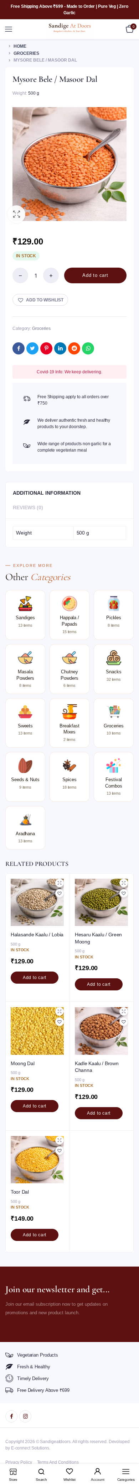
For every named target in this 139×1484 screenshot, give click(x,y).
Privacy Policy (18, 1462)
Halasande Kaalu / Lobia (37, 934)
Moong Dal (22, 1063)
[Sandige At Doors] (70, 29)
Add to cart (95, 275)
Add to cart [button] (34, 977)
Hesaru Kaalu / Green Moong (98, 938)
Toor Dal (20, 1192)
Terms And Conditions (58, 1462)
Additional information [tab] (47, 493)
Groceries (26, 53)
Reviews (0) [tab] (28, 507)
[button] (16, 214)
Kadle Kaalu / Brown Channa (96, 1067)
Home (20, 46)
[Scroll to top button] (127, 1455)
